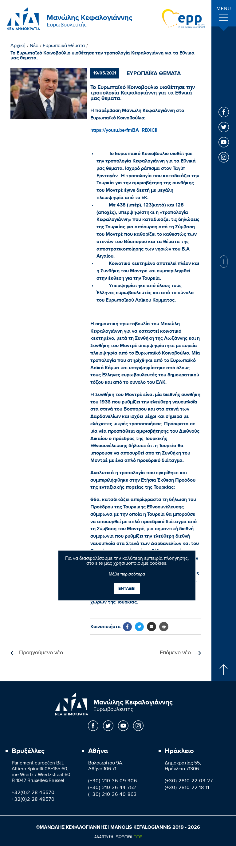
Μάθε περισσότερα (127, 575)
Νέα (34, 46)
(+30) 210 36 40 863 (112, 795)
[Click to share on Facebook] (127, 626)
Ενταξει (127, 588)
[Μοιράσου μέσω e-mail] (151, 626)
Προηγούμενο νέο (41, 653)
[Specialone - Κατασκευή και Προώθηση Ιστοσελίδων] (118, 836)
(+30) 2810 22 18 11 (187, 788)
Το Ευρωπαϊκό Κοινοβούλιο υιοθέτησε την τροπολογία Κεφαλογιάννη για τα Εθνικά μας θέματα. (102, 55)
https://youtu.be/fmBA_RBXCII (123, 130)
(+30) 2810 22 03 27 (189, 781)
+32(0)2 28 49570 (33, 800)
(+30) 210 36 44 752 (112, 788)
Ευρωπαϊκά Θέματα (64, 46)
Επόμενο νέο (176, 653)
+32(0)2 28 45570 (33, 793)
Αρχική (18, 46)
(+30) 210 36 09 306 (112, 781)
